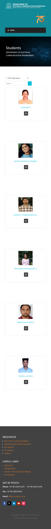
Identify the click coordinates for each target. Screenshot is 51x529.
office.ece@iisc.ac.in (17, 496)
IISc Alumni (9, 450)
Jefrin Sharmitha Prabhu (25, 161)
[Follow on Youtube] (19, 503)
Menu (12, 30)
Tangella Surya (25, 376)
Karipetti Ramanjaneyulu (25, 215)
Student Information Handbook (17, 471)
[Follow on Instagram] (23, 503)
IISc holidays (9, 474)
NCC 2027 (8, 465)
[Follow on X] (9, 503)
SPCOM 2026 (9, 468)
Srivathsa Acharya (25, 322)
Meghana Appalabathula (25, 269)
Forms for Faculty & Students (16, 441)
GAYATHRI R (25, 107)
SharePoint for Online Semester (17, 444)
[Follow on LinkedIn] (14, 503)
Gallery (7, 453)
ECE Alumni (9, 447)
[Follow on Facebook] (4, 503)
